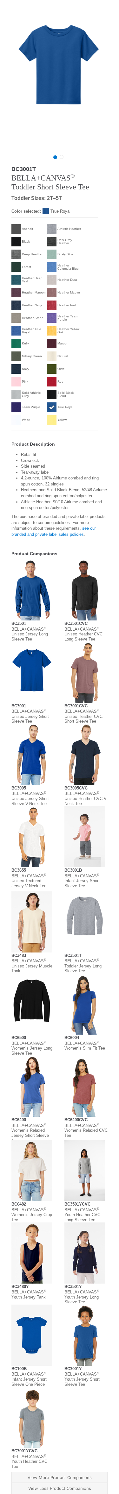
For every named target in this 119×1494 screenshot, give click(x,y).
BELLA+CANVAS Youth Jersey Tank (28, 1294)
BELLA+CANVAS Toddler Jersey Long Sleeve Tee (83, 966)
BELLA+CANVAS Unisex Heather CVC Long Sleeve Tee (83, 634)
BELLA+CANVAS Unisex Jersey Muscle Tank (31, 966)
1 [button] (55, 157)
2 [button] (61, 157)
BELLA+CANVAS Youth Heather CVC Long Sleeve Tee (82, 1214)
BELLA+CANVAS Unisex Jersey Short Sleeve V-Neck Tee (30, 798)
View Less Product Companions (59, 1488)
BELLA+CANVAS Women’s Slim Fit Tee (84, 1046)
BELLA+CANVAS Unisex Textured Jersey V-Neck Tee (28, 881)
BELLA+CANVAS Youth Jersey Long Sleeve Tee (81, 1297)
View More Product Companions (60, 1477)
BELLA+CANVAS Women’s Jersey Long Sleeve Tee (31, 1048)
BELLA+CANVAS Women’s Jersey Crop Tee (31, 1214)
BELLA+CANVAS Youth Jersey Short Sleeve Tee (82, 1379)
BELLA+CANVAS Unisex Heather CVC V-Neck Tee (86, 798)
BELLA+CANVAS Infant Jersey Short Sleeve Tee (82, 881)
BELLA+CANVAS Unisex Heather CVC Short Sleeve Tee (83, 716)
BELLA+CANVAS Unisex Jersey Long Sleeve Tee (29, 634)
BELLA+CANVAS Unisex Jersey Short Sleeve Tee (30, 716)
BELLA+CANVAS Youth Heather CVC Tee (29, 1461)
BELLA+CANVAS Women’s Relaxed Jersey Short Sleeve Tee (30, 1133)
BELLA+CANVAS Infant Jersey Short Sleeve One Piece (29, 1379)
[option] (58, 83)
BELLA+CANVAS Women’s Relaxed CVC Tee (86, 1130)
